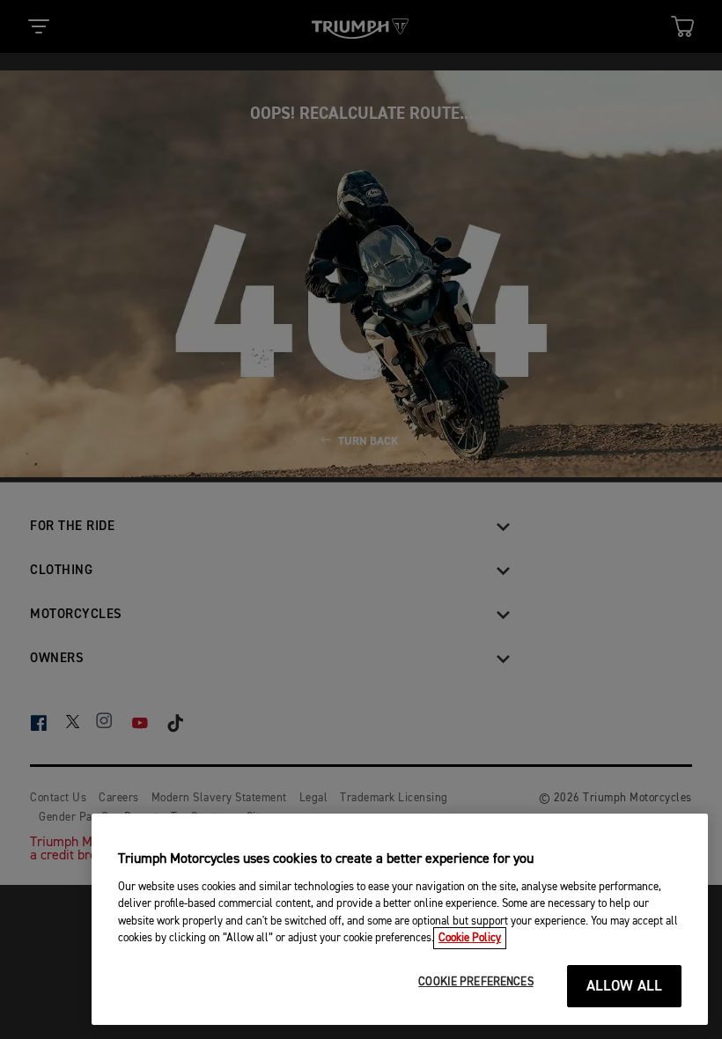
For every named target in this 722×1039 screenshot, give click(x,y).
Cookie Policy (469, 938)
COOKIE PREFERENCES (475, 982)
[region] (400, 919)
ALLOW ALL (624, 986)
